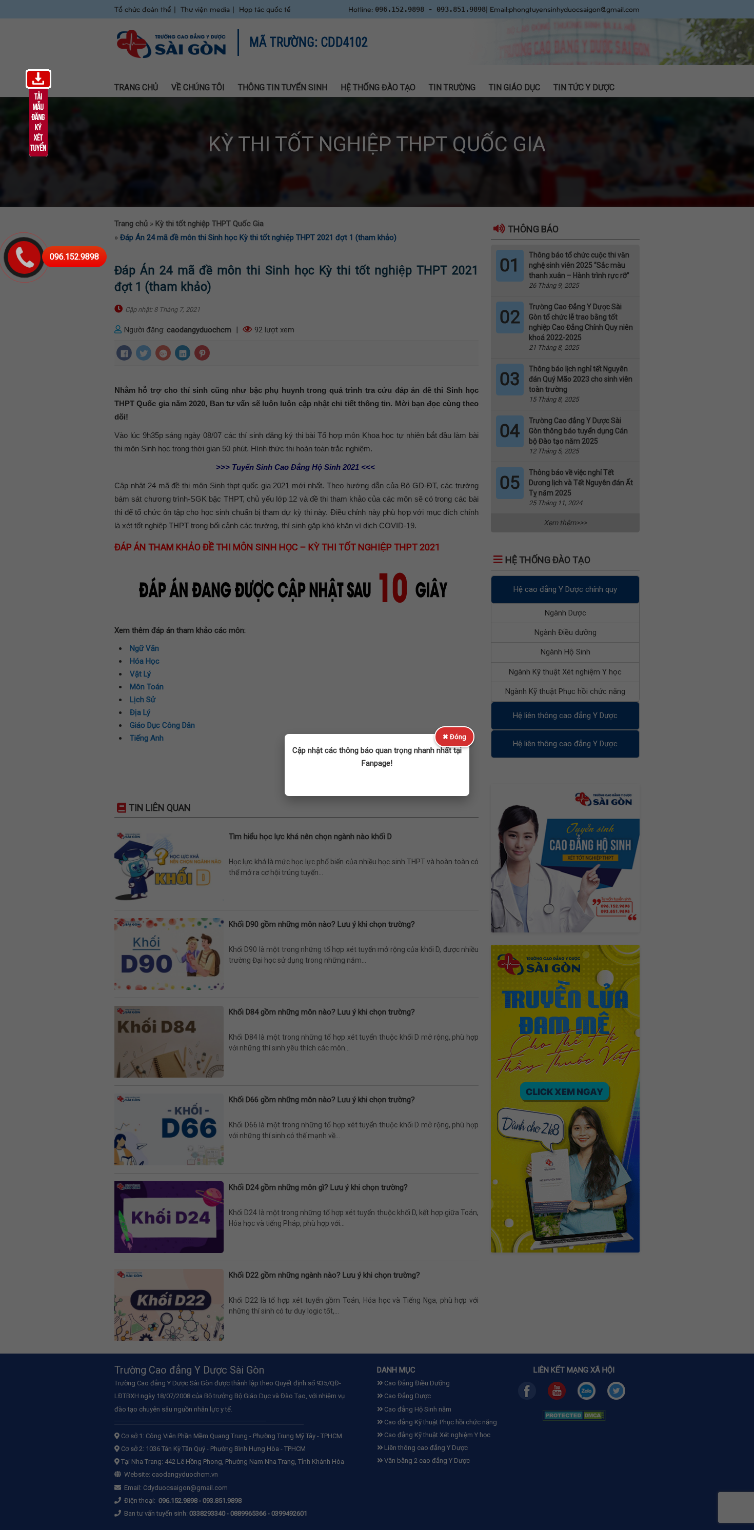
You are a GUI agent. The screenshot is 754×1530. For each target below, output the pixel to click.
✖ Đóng (454, 737)
